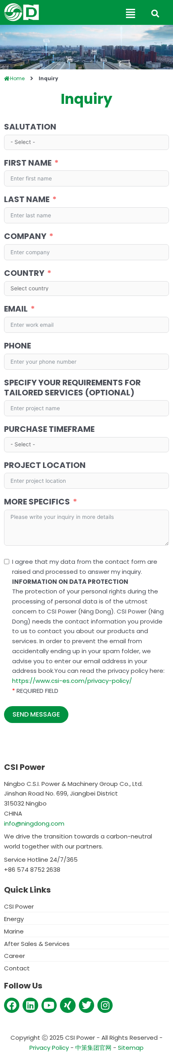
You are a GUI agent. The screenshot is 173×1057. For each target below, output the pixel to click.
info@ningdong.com (34, 823)
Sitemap (131, 1047)
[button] (91, 13)
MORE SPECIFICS (37, 502)
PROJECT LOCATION (45, 465)
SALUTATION (30, 127)
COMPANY (25, 236)
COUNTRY (24, 273)
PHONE (17, 346)
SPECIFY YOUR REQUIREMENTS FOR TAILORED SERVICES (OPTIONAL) (72, 388)
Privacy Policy (49, 1047)
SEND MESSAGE (36, 714)
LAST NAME (26, 199)
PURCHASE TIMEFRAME (49, 429)
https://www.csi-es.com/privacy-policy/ (72, 680)
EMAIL (16, 309)
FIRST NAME (27, 163)
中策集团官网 (93, 1047)
